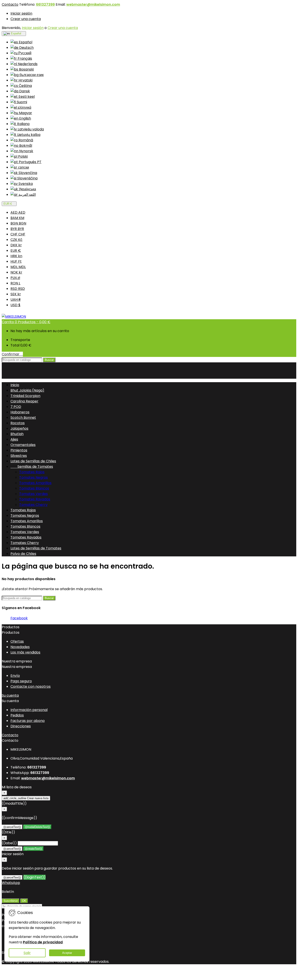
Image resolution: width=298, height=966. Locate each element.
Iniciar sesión (21, 13)
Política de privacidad (43, 942)
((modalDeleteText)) (37, 827)
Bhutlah (17, 433)
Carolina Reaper (24, 401)
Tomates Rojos (32, 472)
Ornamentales (23, 444)
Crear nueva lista (25, 798)
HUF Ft (16, 261)
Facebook (19, 618)
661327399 (45, 4)
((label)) (9, 843)
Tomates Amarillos (35, 482)
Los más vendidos (25, 652)
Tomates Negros (33, 477)
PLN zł (15, 277)
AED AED (17, 212)
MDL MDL (18, 266)
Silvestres (18, 455)
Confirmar (12, 354)
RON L (15, 283)
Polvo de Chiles (23, 553)
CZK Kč (16, 239)
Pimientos (18, 450)
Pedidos (17, 715)
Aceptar (67, 952)
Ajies (14, 439)
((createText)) (33, 848)
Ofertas (17, 641)
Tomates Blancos (34, 488)
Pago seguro (21, 681)
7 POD (15, 406)
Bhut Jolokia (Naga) (27, 390)
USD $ (15, 304)
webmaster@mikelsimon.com (93, 4)
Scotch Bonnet (23, 417)
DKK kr (16, 245)
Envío (15, 675)
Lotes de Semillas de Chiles (33, 461)
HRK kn (16, 255)
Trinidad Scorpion (25, 395)
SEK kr (15, 294)
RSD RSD (17, 288)
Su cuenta (10, 695)
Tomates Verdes (33, 493)
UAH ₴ (15, 299)
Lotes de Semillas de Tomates (35, 548)
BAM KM (17, 217)
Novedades (20, 646)
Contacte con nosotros (30, 686)
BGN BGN (18, 223)
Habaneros (19, 412)
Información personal (29, 709)
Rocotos (17, 423)
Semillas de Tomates (31, 466)
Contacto (10, 4)
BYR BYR (17, 228)
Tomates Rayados (34, 499)
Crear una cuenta (25, 18)
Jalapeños (19, 428)
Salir (27, 952)
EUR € (15, 250)
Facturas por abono (27, 720)
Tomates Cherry (33, 504)
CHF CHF (17, 234)
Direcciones (20, 726)
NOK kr (16, 272)
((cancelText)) (12, 827)
